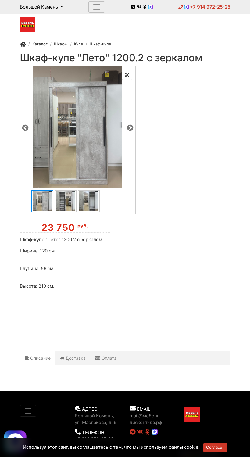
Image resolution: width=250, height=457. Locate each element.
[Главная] (23, 44)
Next (130, 127)
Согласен (215, 447)
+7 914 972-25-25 (209, 7)
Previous (25, 127)
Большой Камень (39, 7)
